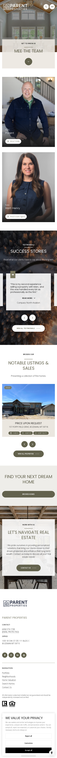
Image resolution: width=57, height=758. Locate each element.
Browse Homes (28, 494)
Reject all (28, 736)
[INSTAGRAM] (11, 655)
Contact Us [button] (7, 687)
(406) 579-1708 (8, 629)
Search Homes (8, 683)
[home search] (46, 6)
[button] (28, 568)
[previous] (24, 444)
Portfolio (5, 673)
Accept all (28, 750)
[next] (32, 444)
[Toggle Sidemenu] (52, 6)
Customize (29, 743)
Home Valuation (9, 680)
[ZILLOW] (24, 655)
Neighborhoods (9, 676)
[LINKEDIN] (17, 655)
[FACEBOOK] (4, 655)
